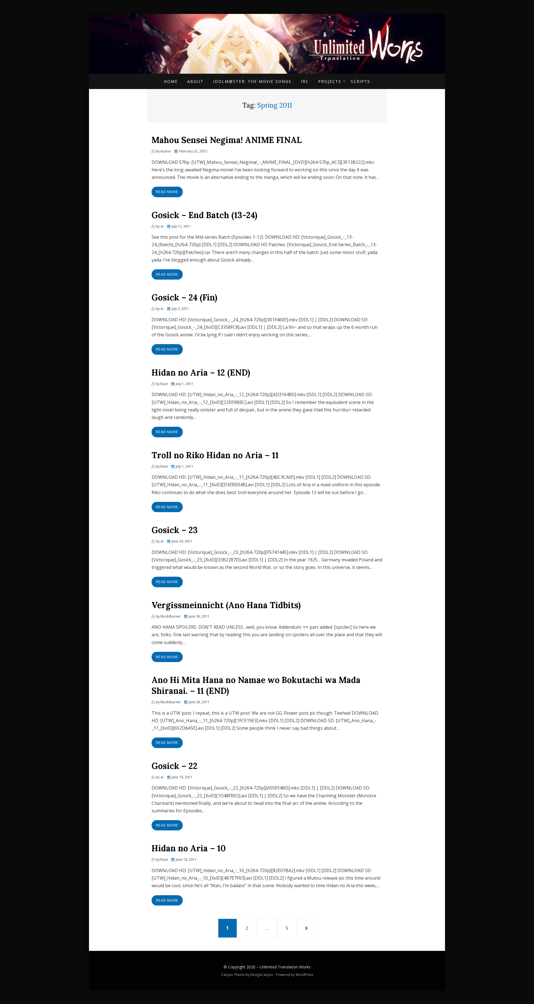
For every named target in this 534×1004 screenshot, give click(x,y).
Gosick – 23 (175, 530)
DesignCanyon (261, 974)
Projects (329, 81)
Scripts (360, 81)
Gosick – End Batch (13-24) (204, 215)
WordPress (304, 974)
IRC (305, 81)
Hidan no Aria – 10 (189, 848)
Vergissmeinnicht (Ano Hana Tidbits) (226, 605)
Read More (167, 191)
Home (171, 81)
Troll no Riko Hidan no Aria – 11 (215, 455)
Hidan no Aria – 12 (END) (201, 372)
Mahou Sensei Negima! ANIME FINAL (227, 140)
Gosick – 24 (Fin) (184, 297)
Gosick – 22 (174, 766)
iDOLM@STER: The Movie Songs (252, 81)
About (195, 81)
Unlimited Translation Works (285, 967)
